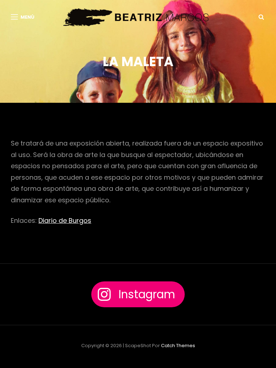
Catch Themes (178, 345)
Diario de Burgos (64, 220)
